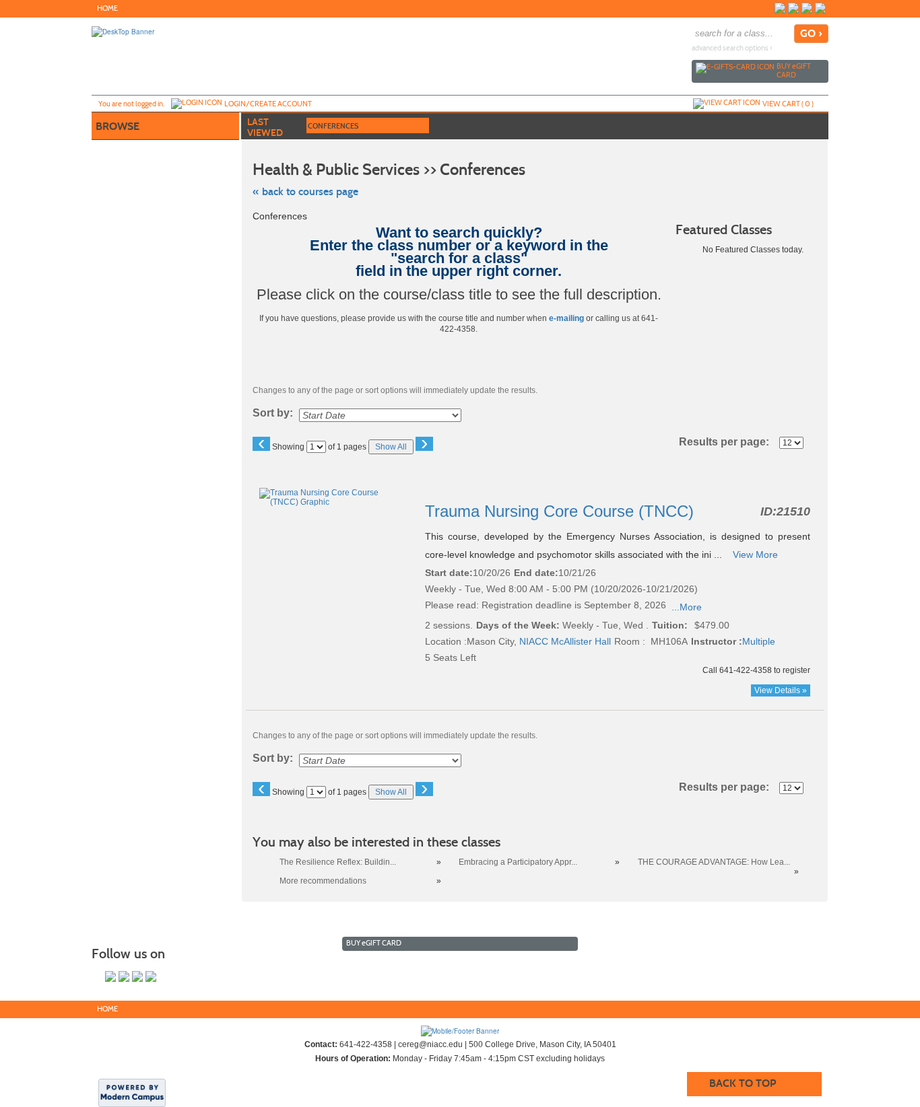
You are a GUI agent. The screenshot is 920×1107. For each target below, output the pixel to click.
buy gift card (794, 70)
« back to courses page (305, 191)
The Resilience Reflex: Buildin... (338, 862)
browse (117, 126)
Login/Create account (268, 103)
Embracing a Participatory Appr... (518, 862)
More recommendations (323, 881)
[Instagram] (793, 8)
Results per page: (728, 442)
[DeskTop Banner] (123, 31)
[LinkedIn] (820, 8)
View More (755, 554)
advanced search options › (732, 48)
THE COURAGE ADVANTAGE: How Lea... (714, 862)
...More (686, 607)
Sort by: (273, 413)
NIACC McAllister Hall (565, 641)
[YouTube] (806, 8)
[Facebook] (780, 8)
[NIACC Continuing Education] (460, 1030)
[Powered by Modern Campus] (132, 1092)
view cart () (788, 103)
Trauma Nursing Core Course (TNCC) (561, 511)
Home (107, 8)
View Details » (780, 690)
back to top (742, 1083)
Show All (391, 447)
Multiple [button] (758, 641)
